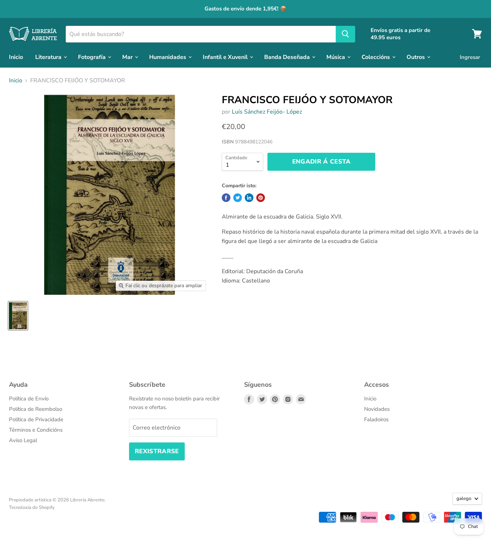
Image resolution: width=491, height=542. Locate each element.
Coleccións (376, 57)
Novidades (377, 409)
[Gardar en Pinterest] (260, 197)
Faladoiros (376, 419)
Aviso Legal (23, 440)
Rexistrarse (157, 451)
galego (463, 498)
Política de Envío (29, 398)
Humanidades (168, 57)
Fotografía (92, 57)
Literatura (49, 57)
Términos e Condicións (36, 429)
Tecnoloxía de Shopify (32, 507)
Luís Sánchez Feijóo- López (267, 112)
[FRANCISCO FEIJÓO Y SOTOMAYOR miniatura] (18, 316)
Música (336, 57)
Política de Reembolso (35, 409)
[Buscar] (345, 34)
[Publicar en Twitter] (237, 197)
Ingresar (470, 56)
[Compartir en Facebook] (226, 197)
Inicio (16, 57)
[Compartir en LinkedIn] (249, 197)
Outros (416, 57)
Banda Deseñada (287, 57)
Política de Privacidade (36, 419)
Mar (128, 57)
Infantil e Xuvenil (226, 57)
